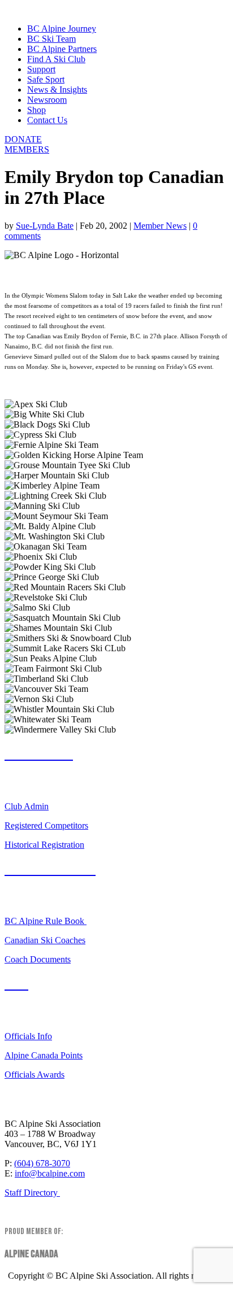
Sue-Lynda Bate (45, 225)
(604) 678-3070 (42, 1163)
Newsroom (47, 99)
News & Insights (57, 89)
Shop (36, 110)
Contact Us (47, 120)
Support (41, 69)
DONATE (23, 139)
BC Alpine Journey (61, 28)
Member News (160, 225)
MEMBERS (27, 149)
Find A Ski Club (56, 59)
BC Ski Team (51, 38)
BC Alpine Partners (62, 49)
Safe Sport (45, 79)
